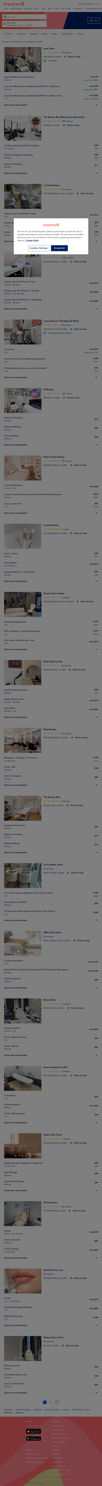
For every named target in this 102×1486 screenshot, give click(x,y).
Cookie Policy (32, 240)
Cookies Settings (39, 248)
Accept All (59, 248)
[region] (51, 236)
